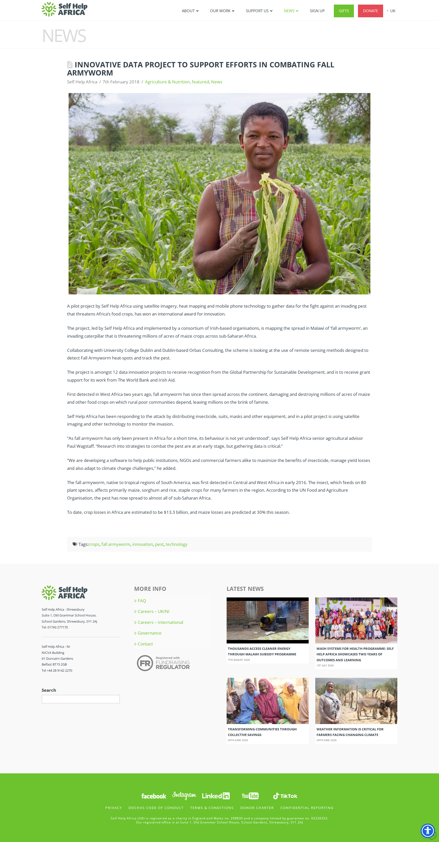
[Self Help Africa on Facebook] (154, 796)
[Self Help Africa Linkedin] (215, 796)
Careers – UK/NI (153, 611)
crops (93, 544)
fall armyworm (115, 544)
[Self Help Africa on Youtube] (250, 796)
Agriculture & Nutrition (167, 82)
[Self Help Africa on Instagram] (184, 796)
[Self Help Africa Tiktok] (285, 796)
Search (49, 690)
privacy (113, 807)
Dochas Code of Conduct (156, 807)
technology (176, 544)
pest (159, 544)
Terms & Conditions (212, 807)
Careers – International (160, 622)
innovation (142, 544)
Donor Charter (257, 807)
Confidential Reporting (307, 807)
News (216, 82)
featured (200, 82)
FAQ (142, 600)
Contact (145, 643)
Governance (150, 633)
